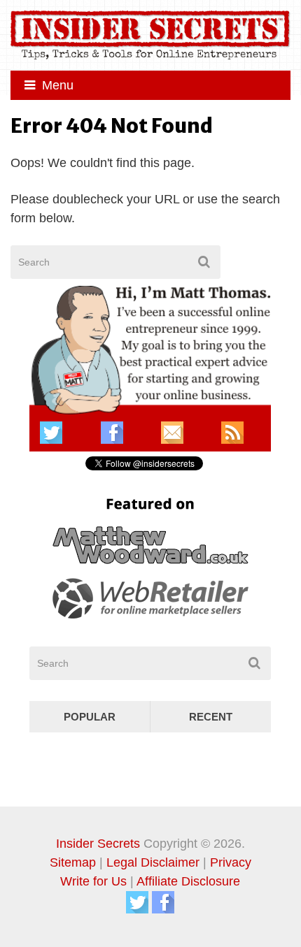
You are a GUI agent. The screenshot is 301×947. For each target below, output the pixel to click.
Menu (58, 85)
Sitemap (73, 862)
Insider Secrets (98, 844)
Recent (210, 717)
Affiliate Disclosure (188, 881)
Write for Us (93, 881)
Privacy (230, 862)
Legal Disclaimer (153, 862)
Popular (89, 717)
